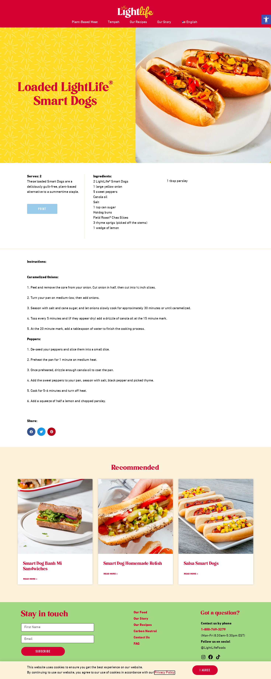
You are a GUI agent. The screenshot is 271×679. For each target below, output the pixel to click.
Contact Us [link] (142, 637)
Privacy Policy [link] (164, 672)
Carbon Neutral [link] (145, 631)
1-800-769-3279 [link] (213, 629)
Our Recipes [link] (138, 22)
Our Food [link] (140, 612)
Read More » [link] (30, 579)
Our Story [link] (164, 22)
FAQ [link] (137, 644)
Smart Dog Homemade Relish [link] (133, 564)
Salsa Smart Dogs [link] (201, 564)
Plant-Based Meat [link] (85, 22)
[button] (31, 432)
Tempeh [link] (113, 22)
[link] (266, 19)
